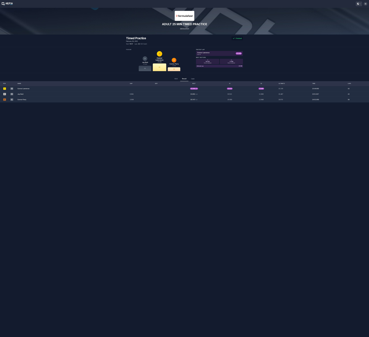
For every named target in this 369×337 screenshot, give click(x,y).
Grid (176, 78)
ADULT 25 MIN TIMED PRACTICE (184, 24)
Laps (192, 78)
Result (184, 78)
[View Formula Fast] (184, 16)
